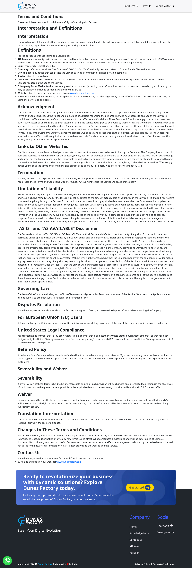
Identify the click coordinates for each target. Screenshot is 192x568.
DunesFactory (45, 564)
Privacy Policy (142, 564)
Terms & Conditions (163, 564)
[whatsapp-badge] (7, 560)
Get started (136, 487)
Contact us (135, 539)
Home (133, 526)
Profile (147, 6)
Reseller (134, 552)
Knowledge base (139, 533)
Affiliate (134, 546)
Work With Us (165, 6)
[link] (29, 6)
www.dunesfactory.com (81, 93)
